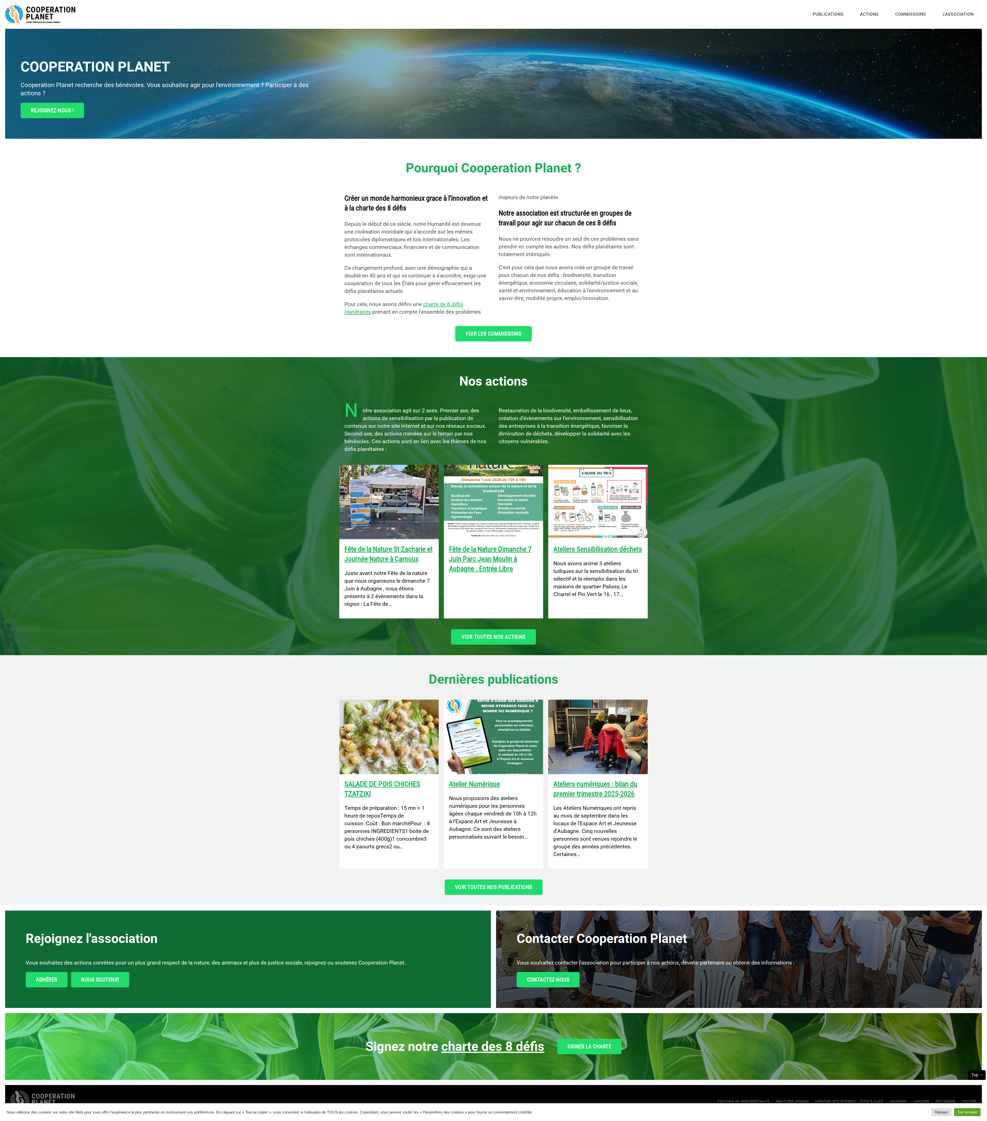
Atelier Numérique (474, 784)
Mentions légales (792, 1101)
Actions (869, 14)
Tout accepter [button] (967, 1112)
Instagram (945, 1101)
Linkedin (921, 1101)
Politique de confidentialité (744, 1101)
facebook (898, 1101)
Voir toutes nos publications (493, 887)
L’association (958, 14)
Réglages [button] (941, 1112)
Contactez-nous (548, 980)
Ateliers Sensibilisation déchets (597, 549)
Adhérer (46, 980)
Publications (828, 14)
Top (974, 1074)
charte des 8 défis (492, 1046)
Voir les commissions (493, 334)
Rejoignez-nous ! (52, 110)
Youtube (969, 1101)
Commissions (910, 14)
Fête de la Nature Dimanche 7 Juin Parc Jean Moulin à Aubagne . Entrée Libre (490, 559)
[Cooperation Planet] (42, 1100)
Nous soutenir (100, 980)
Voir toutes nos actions (493, 637)
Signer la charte (589, 1046)
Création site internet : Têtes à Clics (849, 1101)
